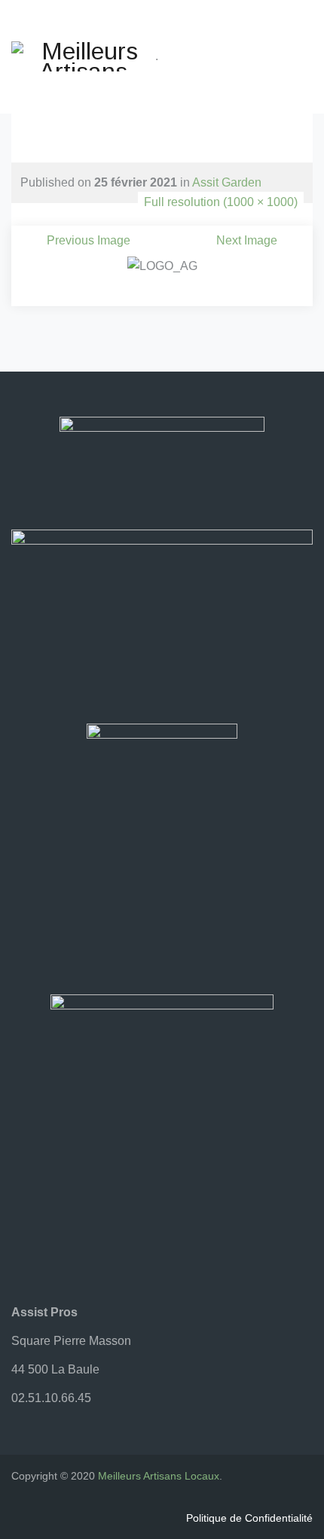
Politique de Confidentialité (249, 1518)
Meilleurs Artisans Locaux (158, 1476)
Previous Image (88, 240)
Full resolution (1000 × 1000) (221, 202)
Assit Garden (226, 182)
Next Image (246, 240)
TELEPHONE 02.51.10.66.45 (160, 101)
